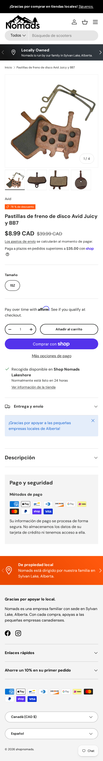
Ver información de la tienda (33, 387)
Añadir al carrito (69, 329)
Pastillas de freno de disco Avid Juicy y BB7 (46, 67)
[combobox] (51, 35)
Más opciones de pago (51, 355)
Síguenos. (86, 6)
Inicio (8, 67)
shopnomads (25, 749)
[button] (85, 22)
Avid (8, 199)
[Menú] (95, 22)
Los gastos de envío (20, 241)
